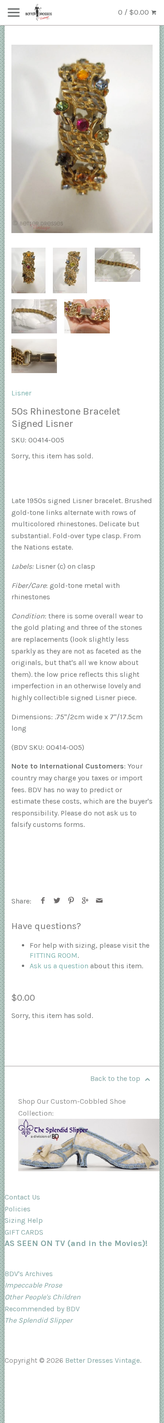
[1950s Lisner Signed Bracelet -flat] (117, 265)
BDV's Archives (29, 1273)
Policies (18, 1209)
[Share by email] (99, 901)
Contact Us (22, 1197)
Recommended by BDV (42, 1308)
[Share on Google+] (85, 901)
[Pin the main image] (71, 901)
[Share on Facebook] (43, 901)
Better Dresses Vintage (102, 1360)
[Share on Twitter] (57, 901)
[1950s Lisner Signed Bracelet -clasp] (87, 316)
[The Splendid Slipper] (88, 1168)
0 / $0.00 (134, 12)
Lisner (21, 393)
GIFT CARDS (24, 1232)
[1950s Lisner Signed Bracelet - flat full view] (34, 316)
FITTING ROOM (53, 955)
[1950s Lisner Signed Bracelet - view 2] (70, 270)
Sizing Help (24, 1220)
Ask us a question (59, 965)
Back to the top (116, 1078)
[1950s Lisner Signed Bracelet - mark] (34, 356)
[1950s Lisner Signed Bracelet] (82, 139)
